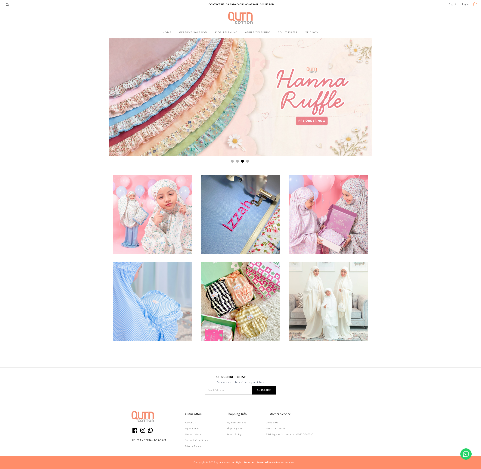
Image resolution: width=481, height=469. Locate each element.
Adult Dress (287, 32)
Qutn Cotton (223, 462)
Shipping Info (234, 428)
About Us (190, 422)
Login (465, 4)
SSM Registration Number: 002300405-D (290, 434)
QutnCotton (193, 414)
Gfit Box (311, 32)
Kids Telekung (226, 32)
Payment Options (236, 422)
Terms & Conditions (196, 440)
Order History (193, 434)
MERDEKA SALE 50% (193, 32)
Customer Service (278, 414)
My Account (192, 428)
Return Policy (234, 434)
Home (167, 32)
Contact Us (272, 422)
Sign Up (453, 4)
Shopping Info (237, 414)
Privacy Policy (193, 446)
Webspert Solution (283, 462)
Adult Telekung (257, 32)
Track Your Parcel (275, 428)
